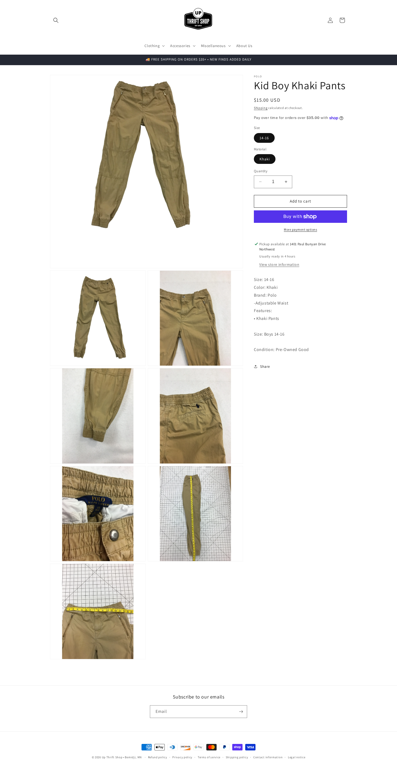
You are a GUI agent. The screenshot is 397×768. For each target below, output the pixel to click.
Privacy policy (182, 757)
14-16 (264, 137)
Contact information (267, 757)
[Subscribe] (241, 711)
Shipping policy (237, 757)
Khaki (265, 159)
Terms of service (209, 757)
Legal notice (296, 757)
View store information (279, 264)
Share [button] (265, 366)
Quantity (260, 171)
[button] (56, 20)
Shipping (261, 108)
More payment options (300, 229)
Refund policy (157, 757)
